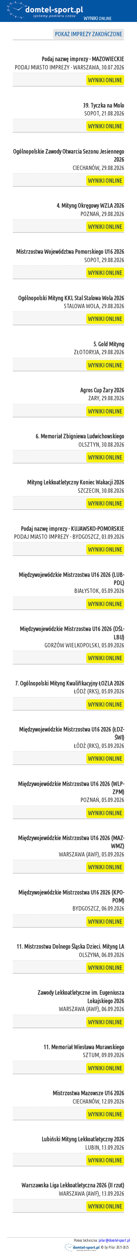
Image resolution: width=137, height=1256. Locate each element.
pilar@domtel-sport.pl (114, 1240)
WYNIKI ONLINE (105, 80)
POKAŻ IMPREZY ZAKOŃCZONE (88, 34)
